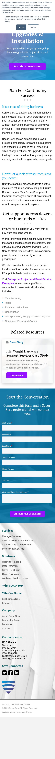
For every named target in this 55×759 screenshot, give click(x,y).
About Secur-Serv (11, 616)
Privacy (5, 704)
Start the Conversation (27, 66)
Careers (6, 628)
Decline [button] (33, 27)
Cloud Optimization (11, 574)
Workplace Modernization (15, 578)
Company (8, 610)
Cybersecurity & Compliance (16, 544)
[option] (27, 361)
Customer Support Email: (14, 657)
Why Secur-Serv (13, 585)
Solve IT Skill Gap (11, 570)
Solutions (8, 556)
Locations (7, 624)
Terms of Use (17, 704)
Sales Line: (9, 646)
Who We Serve (12, 593)
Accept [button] (21, 27)
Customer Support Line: (14, 651)
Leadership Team (10, 620)
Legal (27, 704)
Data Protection (10, 566)
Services (7, 530)
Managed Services (11, 536)
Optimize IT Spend (11, 562)
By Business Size (11, 599)
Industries (7, 603)
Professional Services (13, 549)
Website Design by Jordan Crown (17, 712)
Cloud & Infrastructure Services (17, 540)
